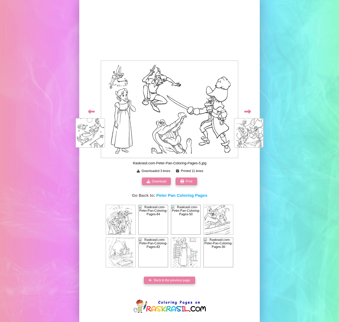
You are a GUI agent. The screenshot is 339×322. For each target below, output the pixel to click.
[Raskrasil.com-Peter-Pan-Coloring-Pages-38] (121, 252)
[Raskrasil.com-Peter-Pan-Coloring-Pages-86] (218, 220)
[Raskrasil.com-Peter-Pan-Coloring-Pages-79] (121, 220)
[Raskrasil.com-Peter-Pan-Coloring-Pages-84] (153, 220)
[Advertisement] (169, 31)
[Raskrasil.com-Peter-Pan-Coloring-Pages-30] (218, 252)
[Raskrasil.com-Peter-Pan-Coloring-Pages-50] (186, 220)
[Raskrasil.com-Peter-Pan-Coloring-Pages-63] (186, 252)
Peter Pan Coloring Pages (181, 195)
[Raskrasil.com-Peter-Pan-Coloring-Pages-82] (153, 252)
